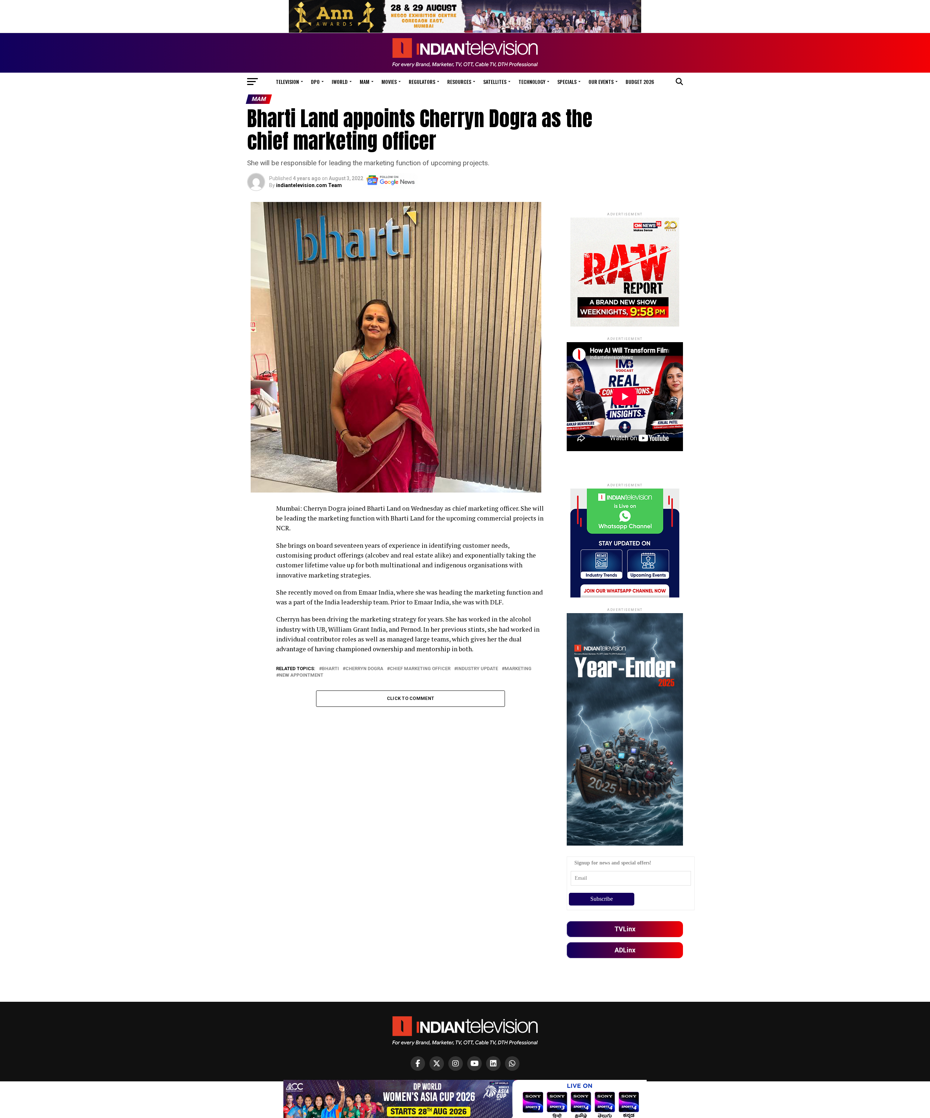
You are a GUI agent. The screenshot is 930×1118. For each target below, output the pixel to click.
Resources (459, 81)
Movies (389, 81)
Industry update (477, 669)
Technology (531, 81)
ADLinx (625, 950)
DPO (315, 81)
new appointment (301, 675)
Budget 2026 (640, 81)
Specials (567, 81)
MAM (364, 81)
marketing (518, 669)
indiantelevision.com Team (309, 185)
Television (287, 81)
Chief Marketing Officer (420, 669)
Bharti (330, 669)
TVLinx (624, 929)
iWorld (340, 81)
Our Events (601, 81)
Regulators (422, 81)
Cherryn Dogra (364, 669)
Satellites (494, 81)
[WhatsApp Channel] (512, 1063)
